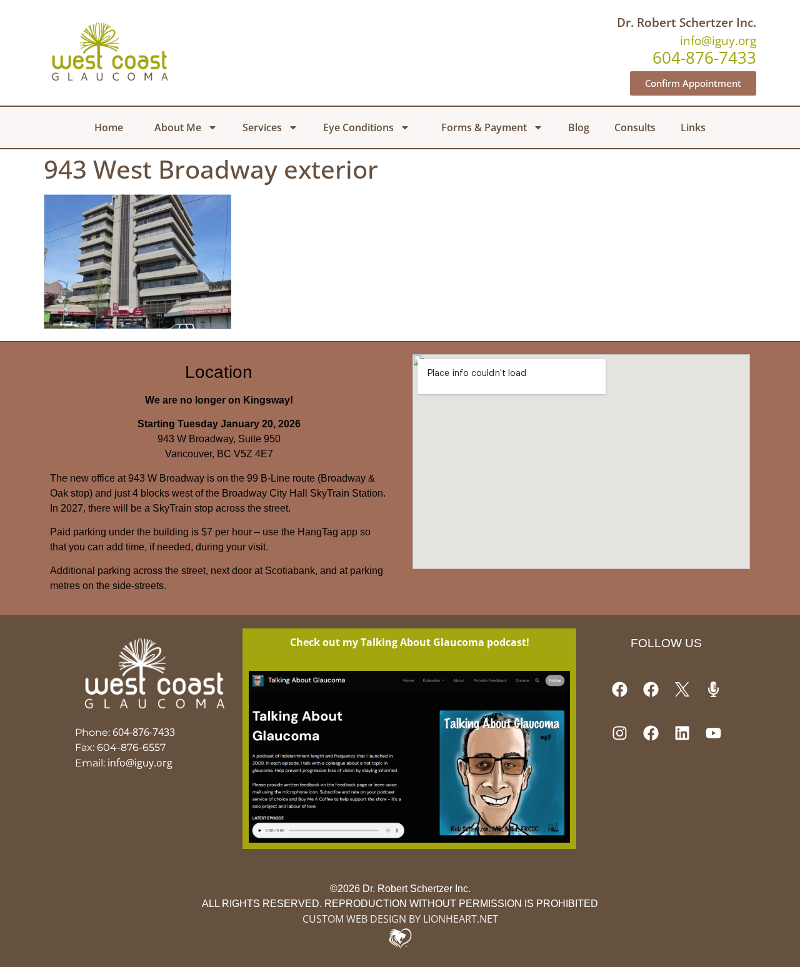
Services (262, 127)
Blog (578, 127)
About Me (177, 127)
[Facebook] (619, 689)
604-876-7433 (143, 732)
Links (693, 127)
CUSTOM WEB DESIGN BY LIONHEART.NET (400, 919)
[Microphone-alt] (713, 689)
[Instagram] (619, 733)
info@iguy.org (718, 40)
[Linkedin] (682, 733)
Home (108, 127)
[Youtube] (713, 733)
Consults (635, 127)
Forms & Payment (484, 127)
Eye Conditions (358, 127)
